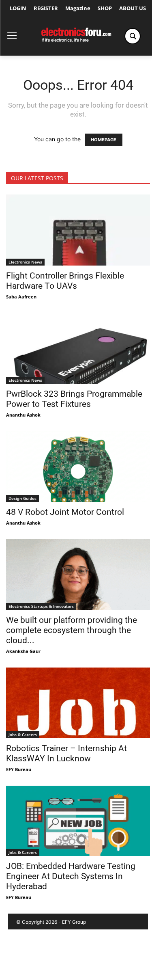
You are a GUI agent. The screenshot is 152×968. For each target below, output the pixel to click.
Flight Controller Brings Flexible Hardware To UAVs (65, 281)
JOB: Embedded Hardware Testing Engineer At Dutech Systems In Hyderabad (70, 876)
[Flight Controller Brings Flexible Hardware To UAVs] (78, 230)
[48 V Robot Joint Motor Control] (78, 466)
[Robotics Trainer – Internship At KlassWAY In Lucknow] (78, 703)
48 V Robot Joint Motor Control (65, 512)
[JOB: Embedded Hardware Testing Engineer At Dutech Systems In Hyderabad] (78, 821)
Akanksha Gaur (23, 651)
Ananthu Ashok (23, 415)
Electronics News (25, 262)
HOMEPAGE (103, 140)
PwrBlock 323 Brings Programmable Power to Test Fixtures (74, 399)
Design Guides (22, 498)
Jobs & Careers (23, 734)
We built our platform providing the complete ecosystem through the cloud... (71, 630)
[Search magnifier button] (132, 36)
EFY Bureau (18, 769)
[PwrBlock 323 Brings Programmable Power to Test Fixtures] (78, 348)
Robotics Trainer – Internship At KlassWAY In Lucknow (66, 753)
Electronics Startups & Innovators (41, 606)
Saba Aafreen (21, 297)
